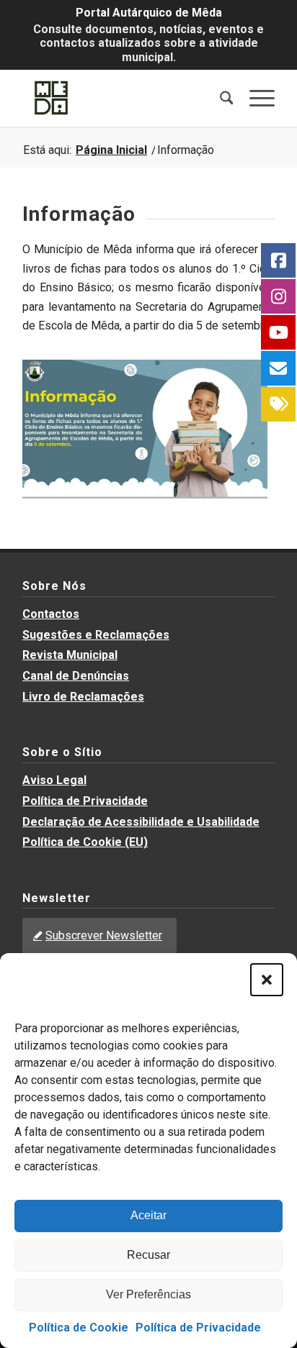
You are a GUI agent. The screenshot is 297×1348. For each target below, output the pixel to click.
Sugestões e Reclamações (95, 635)
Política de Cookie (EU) (85, 842)
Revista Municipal (70, 655)
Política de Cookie (78, 1327)
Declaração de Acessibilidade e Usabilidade (141, 822)
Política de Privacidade (198, 1327)
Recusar (148, 1255)
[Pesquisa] (219, 98)
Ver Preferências (148, 1294)
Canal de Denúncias (75, 676)
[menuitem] (219, 98)
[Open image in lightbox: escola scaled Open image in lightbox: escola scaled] (141, 426)
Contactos (50, 614)
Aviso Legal (54, 780)
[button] (267, 980)
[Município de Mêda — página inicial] (123, 98)
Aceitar (148, 1215)
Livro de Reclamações (83, 696)
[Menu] (255, 98)
